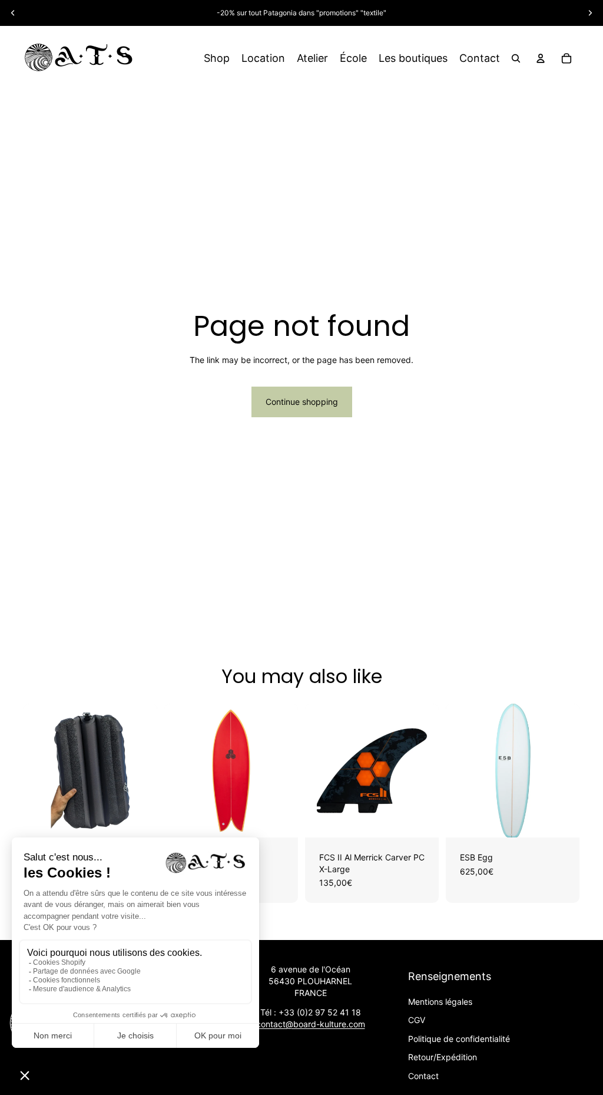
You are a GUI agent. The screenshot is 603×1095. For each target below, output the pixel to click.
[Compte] (541, 58)
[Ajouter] (139, 819)
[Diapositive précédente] (13, 13)
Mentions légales (440, 1002)
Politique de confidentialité (459, 1039)
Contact (423, 1076)
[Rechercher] (516, 58)
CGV (416, 1020)
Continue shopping (302, 402)
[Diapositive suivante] (590, 13)
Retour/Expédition (442, 1057)
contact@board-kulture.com (310, 1024)
